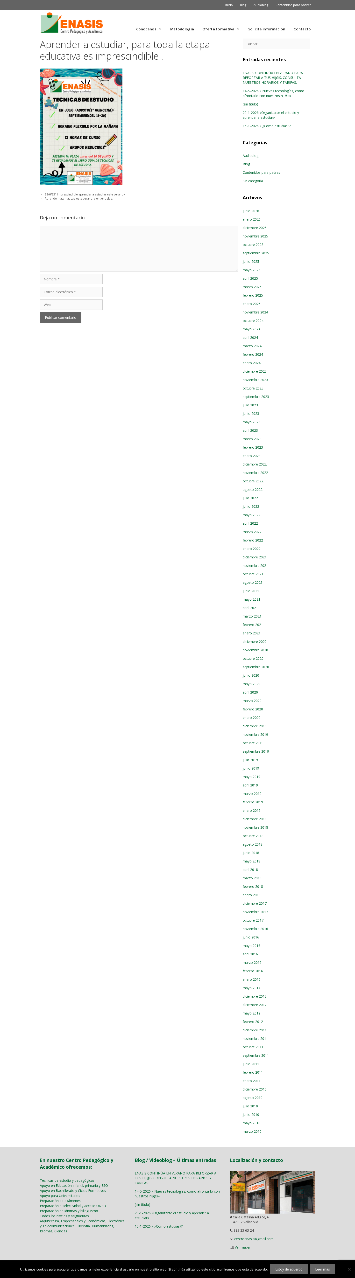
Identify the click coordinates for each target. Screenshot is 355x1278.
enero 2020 (252, 717)
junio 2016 (251, 937)
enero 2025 (252, 303)
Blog (243, 5)
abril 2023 (250, 430)
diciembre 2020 (255, 641)
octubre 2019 (253, 743)
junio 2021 (251, 591)
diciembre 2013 (255, 996)
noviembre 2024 (255, 312)
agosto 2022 (253, 489)
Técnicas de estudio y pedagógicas (67, 1180)
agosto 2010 (253, 1097)
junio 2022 (251, 506)
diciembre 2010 (255, 1089)
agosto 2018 (253, 844)
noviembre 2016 (255, 928)
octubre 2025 (253, 244)
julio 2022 (250, 498)
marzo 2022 (252, 531)
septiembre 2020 (256, 667)
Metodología (182, 29)
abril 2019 (250, 785)
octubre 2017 (253, 920)
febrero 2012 (253, 1021)
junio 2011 (251, 1064)
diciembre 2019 (255, 726)
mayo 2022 (251, 515)
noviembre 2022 (255, 472)
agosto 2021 (253, 582)
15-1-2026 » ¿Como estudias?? (267, 126)
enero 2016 (252, 979)
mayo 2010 (251, 1123)
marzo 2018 (252, 878)
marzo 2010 (252, 1131)
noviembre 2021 (255, 565)
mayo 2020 (251, 683)
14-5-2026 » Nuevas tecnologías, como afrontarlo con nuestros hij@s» (273, 93)
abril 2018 (250, 869)
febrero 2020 (253, 709)
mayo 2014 (251, 988)
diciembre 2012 (255, 1004)
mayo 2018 (251, 861)
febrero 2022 (253, 540)
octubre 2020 (253, 658)
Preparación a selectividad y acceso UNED (73, 1205)
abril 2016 (250, 954)
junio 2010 (251, 1114)
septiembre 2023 (256, 396)
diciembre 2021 (255, 557)
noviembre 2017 (255, 912)
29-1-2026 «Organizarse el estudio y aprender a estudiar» (271, 115)
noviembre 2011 (255, 1038)
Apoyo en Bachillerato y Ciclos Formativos (73, 1190)
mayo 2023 (251, 422)
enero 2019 (252, 810)
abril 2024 (250, 337)
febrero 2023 (253, 447)
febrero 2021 (253, 624)
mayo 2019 (251, 776)
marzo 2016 (252, 962)
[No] (349, 1269)
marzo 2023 (252, 439)
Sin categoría (253, 181)
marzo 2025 (252, 287)
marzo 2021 (252, 616)
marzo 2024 (252, 346)
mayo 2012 (251, 1013)
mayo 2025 (251, 270)
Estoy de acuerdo (289, 1269)
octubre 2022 (253, 481)
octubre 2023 (253, 388)
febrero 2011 (253, 1072)
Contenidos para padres (294, 5)
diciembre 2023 (255, 371)
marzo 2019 (252, 793)
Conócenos (146, 29)
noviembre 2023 (255, 379)
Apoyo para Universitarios (60, 1195)
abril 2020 (250, 692)
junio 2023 (251, 413)
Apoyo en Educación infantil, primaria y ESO (74, 1185)
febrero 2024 (253, 354)
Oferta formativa (218, 29)
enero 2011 (252, 1080)
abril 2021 (250, 607)
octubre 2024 (253, 320)
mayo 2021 (251, 599)
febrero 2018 (253, 886)
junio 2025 (251, 261)
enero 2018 (252, 895)
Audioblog (261, 5)
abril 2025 (250, 278)
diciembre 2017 (255, 903)
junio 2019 (251, 768)
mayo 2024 (251, 329)
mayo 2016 (251, 945)
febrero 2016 (253, 971)
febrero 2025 (253, 295)
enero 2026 (252, 219)
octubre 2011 (253, 1047)
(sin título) (250, 104)
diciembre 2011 (255, 1030)
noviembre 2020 (255, 650)
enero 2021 (252, 633)
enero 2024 (252, 363)
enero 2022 (252, 548)
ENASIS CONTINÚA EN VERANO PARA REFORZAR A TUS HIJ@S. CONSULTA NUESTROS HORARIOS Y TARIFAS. (273, 77)
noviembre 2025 (255, 236)
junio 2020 (251, 675)
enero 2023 (252, 455)
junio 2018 (251, 852)
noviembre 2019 (255, 734)
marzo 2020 (252, 700)
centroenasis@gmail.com (254, 1238)
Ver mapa (242, 1247)
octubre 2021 (253, 574)
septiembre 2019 (256, 751)
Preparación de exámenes (60, 1200)
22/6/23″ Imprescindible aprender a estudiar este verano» (85, 194)
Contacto (302, 29)
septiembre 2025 (256, 253)
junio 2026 (251, 210)
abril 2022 (250, 523)
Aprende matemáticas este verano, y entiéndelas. (79, 198)
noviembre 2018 (255, 827)
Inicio (229, 5)
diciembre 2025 (255, 227)
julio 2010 (250, 1106)
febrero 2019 (253, 802)
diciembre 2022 (255, 464)
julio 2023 (250, 405)
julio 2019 (250, 759)
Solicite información (266, 29)
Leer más (322, 1269)
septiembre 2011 (256, 1055)
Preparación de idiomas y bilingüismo (69, 1211)
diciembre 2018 (255, 819)
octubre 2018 (253, 835)
